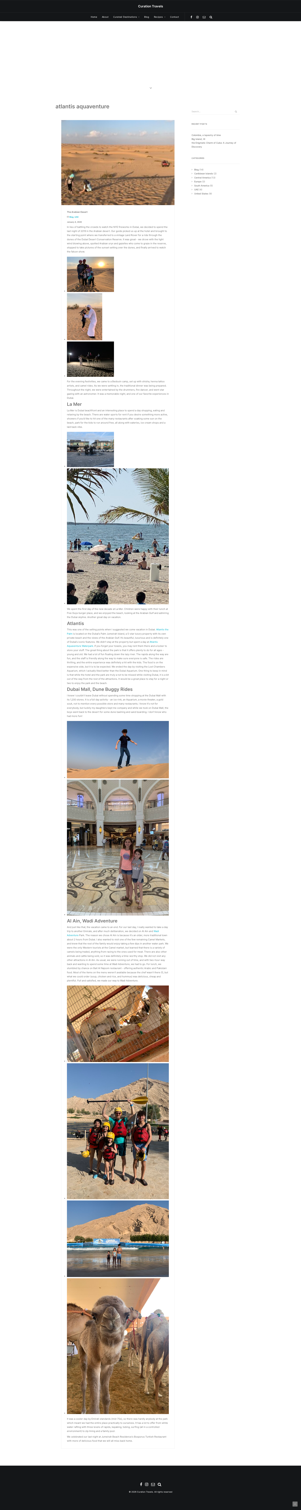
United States (201, 193)
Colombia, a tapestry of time (206, 135)
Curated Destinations (125, 17)
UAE (77, 217)
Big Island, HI (198, 139)
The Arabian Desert (77, 212)
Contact (174, 17)
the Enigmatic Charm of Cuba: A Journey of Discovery (214, 144)
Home (94, 17)
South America (201, 185)
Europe (197, 181)
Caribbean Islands (203, 173)
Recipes (158, 17)
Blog (146, 17)
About (105, 17)
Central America (202, 177)
